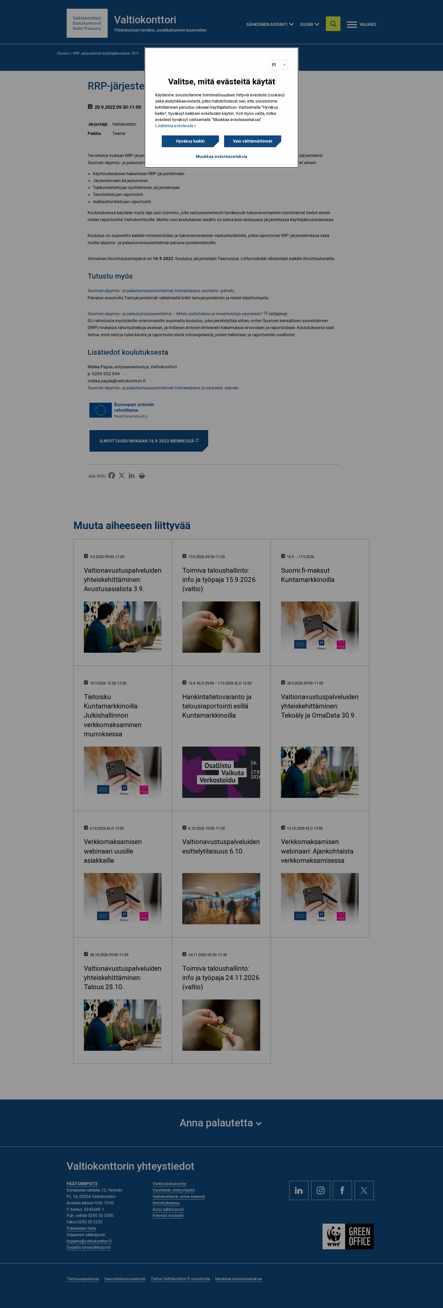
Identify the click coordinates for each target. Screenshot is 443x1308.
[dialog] (221, 107)
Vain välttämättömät (252, 141)
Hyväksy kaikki (190, 141)
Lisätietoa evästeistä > (175, 125)
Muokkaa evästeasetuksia (221, 156)
